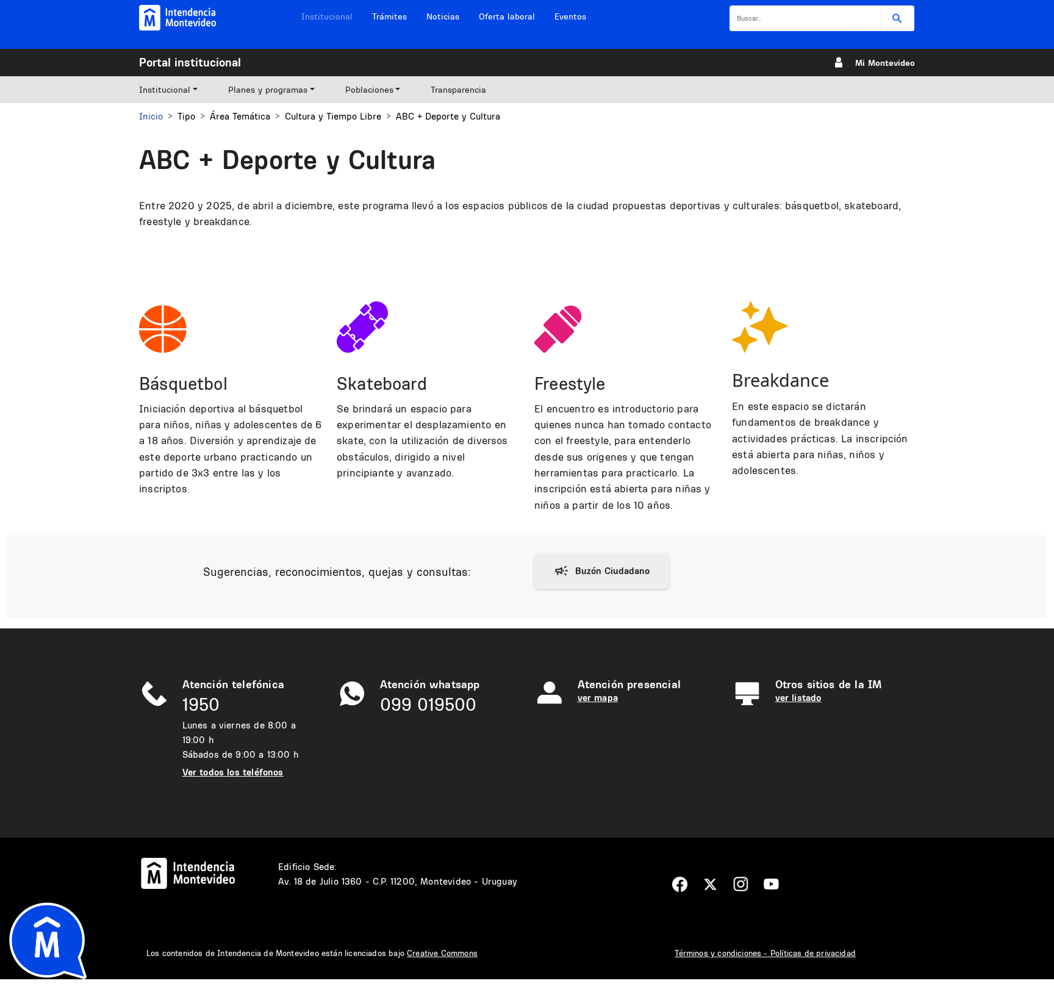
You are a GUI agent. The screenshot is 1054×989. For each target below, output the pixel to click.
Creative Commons (442, 953)
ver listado (798, 697)
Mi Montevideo (885, 62)
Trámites (389, 16)
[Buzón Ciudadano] (601, 571)
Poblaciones (369, 89)
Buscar (897, 18)
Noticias (442, 16)
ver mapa (598, 697)
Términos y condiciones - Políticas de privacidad (765, 953)
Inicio (151, 116)
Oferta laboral (507, 16)
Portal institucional (190, 62)
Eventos (570, 16)
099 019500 (428, 704)
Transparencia (458, 89)
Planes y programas (267, 89)
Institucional (327, 16)
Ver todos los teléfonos (233, 772)
